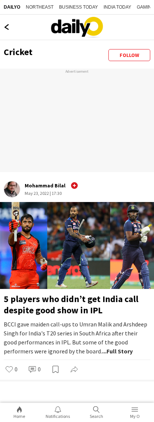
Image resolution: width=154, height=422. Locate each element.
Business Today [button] (78, 7)
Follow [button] (129, 55)
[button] (74, 186)
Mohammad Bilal (45, 185)
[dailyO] (77, 27)
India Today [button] (117, 7)
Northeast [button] (39, 7)
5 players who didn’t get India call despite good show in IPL (71, 304)
